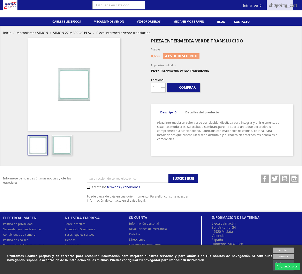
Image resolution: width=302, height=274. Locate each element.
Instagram (294, 179)
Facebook (265, 179)
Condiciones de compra (19, 234)
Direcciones (137, 239)
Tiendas (70, 240)
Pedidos (134, 234)
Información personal (144, 223)
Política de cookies (15, 240)
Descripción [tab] (169, 112)
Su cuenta (138, 217)
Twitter (275, 179)
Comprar (184, 87)
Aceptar (283, 250)
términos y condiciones (123, 187)
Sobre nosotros (75, 224)
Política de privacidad (18, 224)
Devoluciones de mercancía (148, 229)
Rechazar (283, 256)
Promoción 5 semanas (80, 229)
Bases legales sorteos (79, 234)
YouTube (284, 179)
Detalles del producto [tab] (202, 112)
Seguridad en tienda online (22, 229)
